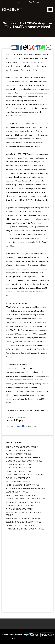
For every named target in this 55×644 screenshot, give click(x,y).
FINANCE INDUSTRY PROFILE (18, 481)
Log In (19, 2)
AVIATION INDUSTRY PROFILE (18, 454)
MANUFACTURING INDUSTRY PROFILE (21, 495)
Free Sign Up (34, 2)
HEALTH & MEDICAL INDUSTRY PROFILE (22, 485)
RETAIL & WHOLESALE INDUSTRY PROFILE (24, 518)
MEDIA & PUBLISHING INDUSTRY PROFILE (23, 502)
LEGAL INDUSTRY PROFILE (17, 492)
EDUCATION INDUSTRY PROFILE (19, 468)
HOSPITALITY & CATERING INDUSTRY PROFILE (25, 488)
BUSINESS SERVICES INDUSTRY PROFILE (23, 457)
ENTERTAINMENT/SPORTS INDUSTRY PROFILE (25, 474)
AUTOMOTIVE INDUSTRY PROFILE (20, 450)
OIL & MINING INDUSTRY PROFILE (20, 509)
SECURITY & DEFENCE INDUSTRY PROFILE (23, 522)
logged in (20, 426)
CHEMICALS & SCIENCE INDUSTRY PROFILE (24, 461)
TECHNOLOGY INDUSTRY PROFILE (20, 525)
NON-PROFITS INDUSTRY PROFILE (20, 505)
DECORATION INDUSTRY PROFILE (20, 464)
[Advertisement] (13, 569)
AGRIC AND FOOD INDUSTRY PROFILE (22, 447)
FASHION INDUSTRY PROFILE (18, 478)
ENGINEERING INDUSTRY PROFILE (20, 471)
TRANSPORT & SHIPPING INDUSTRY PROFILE (25, 529)
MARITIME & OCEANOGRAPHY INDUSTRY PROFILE (27, 499)
